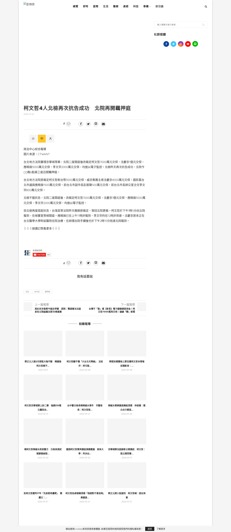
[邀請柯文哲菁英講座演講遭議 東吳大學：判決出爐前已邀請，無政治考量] (85, 431)
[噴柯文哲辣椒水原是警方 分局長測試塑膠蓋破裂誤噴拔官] (43, 431)
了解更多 (161, 529)
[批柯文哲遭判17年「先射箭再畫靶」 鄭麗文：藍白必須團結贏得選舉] (43, 475)
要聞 (95, 6)
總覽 (75, 6)
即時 (85, 6)
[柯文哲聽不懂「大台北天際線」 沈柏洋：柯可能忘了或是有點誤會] (85, 343)
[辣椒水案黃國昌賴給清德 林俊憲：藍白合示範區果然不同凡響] (126, 387)
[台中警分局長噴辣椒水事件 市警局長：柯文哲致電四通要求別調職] (85, 387)
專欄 (146, 6)
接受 (150, 528)
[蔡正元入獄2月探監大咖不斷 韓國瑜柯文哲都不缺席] (43, 343)
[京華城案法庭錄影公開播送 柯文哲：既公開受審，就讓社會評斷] (126, 431)
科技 (136, 6)
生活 (105, 6)
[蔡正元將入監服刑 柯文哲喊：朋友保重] (126, 475)
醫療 (115, 6)
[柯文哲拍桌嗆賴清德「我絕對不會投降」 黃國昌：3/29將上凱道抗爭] (85, 475)
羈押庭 (47, 292)
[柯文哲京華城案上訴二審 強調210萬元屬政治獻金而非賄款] (43, 387)
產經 (126, 6)
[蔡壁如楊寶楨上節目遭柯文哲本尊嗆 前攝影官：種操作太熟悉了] (126, 343)
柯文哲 (37, 292)
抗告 (27, 292)
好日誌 (160, 6)
